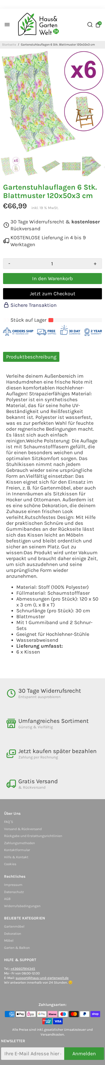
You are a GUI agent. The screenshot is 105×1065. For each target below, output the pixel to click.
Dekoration (12, 934)
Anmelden (84, 1054)
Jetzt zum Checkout (52, 294)
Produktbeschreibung (31, 357)
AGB (7, 899)
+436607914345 (22, 969)
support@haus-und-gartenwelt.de (42, 978)
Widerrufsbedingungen (22, 906)
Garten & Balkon (17, 948)
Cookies (10, 864)
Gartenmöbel (14, 926)
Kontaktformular (17, 850)
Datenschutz (14, 892)
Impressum (13, 885)
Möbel (9, 940)
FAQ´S (8, 822)
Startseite (9, 44)
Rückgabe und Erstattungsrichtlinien (33, 836)
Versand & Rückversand (23, 829)
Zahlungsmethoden (19, 843)
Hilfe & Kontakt (16, 857)
